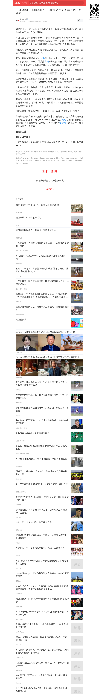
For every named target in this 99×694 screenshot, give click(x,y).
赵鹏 (43, 58)
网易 (17, 3)
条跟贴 (49, 189)
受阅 (46, 61)
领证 (64, 119)
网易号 (24, 3)
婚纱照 (62, 123)
